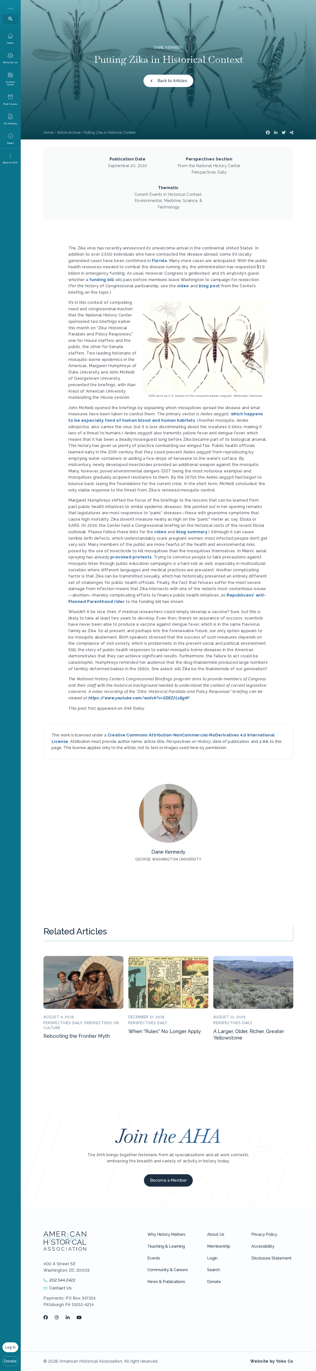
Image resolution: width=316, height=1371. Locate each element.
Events (153, 1258)
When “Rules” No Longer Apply (164, 1031)
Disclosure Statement (271, 1258)
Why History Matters (166, 1234)
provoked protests (131, 557)
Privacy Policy (264, 1234)
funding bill (101, 279)
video (183, 286)
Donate (10, 1361)
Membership (218, 1246)
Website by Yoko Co (271, 1361)
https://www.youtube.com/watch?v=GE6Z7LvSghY (139, 698)
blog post (209, 286)
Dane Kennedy (168, 47)
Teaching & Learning (166, 1246)
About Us (215, 1234)
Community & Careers (167, 1269)
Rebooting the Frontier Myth (76, 1036)
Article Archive (68, 132)
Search (213, 1269)
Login (212, 1258)
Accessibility (262, 1246)
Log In (10, 1347)
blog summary (192, 532)
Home (48, 132)
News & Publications (166, 1281)
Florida (159, 260)
